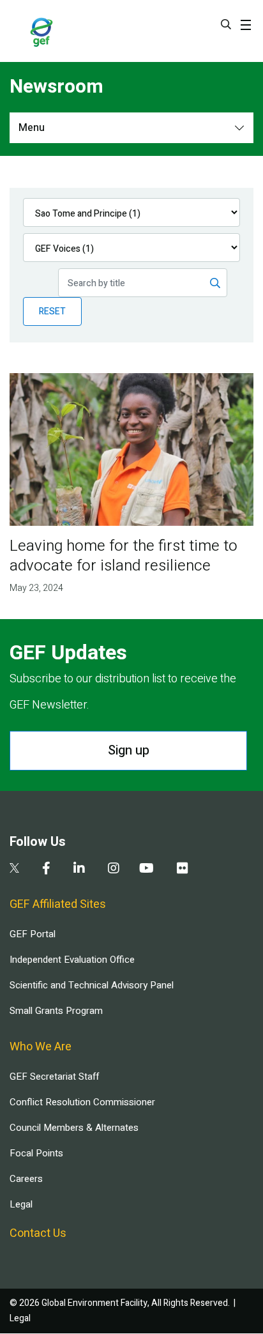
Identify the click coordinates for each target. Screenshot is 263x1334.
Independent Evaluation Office (72, 960)
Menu (32, 127)
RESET (52, 311)
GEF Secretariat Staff (54, 1077)
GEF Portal (33, 934)
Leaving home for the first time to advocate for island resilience (123, 556)
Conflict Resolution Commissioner (82, 1102)
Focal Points (36, 1153)
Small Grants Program (56, 1011)
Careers (26, 1179)
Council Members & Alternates (74, 1128)
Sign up (128, 750)
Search (226, 24)
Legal (21, 1204)
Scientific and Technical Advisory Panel (92, 985)
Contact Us (38, 1233)
